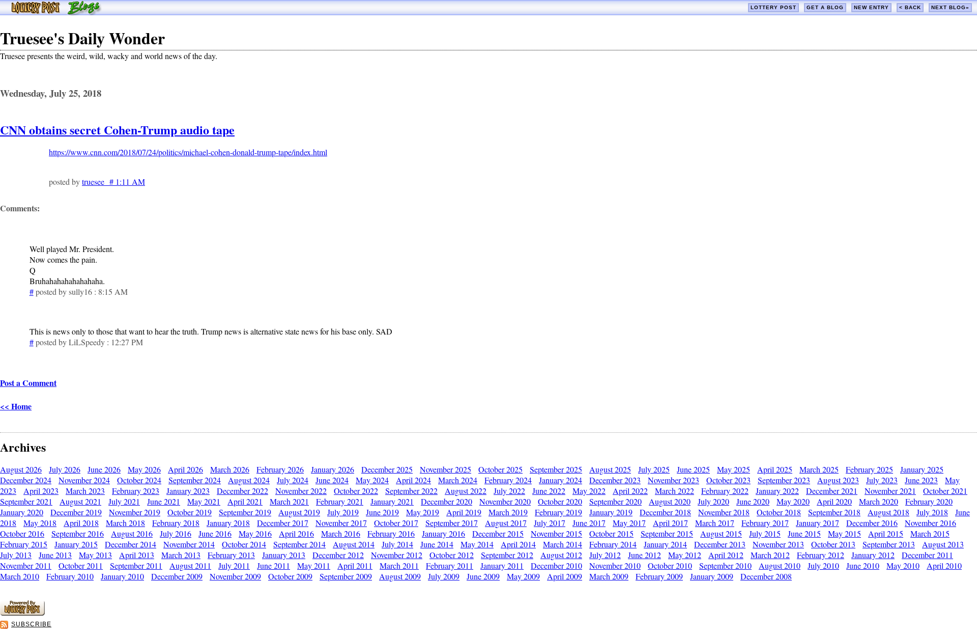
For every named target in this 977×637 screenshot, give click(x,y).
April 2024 (413, 480)
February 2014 (613, 544)
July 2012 (605, 554)
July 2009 (443, 576)
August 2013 (943, 544)
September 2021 (26, 501)
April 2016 (296, 533)
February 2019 (558, 512)
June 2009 (483, 576)
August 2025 (610, 469)
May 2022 (589, 490)
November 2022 (301, 490)
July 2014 (397, 544)
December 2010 (556, 565)
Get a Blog (825, 7)
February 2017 (765, 522)
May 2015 (844, 533)
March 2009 (608, 576)
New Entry (871, 7)
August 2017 (506, 522)
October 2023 (728, 480)
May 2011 (313, 565)
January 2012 (873, 554)
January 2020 (21, 512)
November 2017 (341, 522)
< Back (910, 7)
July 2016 (175, 533)
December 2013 (719, 544)
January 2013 (283, 554)
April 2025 (774, 469)
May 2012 (684, 554)
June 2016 (215, 533)
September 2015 (667, 533)
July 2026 (64, 469)
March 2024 (457, 480)
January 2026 (332, 469)
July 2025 (654, 469)
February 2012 (820, 554)
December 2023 (615, 480)
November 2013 (778, 544)
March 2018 (125, 522)
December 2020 (446, 501)
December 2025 (387, 469)
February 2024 (508, 480)
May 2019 (422, 512)
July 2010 (823, 565)
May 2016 (255, 533)
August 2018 (888, 512)
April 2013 (136, 554)
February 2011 (449, 565)
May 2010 (902, 565)
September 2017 (451, 522)
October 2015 (611, 533)
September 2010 (725, 565)
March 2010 (19, 576)
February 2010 (70, 576)
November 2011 (25, 565)
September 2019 (245, 512)
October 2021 (945, 490)
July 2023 (882, 480)
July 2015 (765, 533)
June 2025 (693, 469)
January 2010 (122, 576)
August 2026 (21, 469)
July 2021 (124, 501)
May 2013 (95, 554)
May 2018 (39, 522)
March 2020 (878, 501)
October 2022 (356, 490)
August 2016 (132, 533)
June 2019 (382, 512)
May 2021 (203, 501)
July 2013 (16, 554)
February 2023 (135, 490)
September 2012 (507, 554)
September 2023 (784, 480)
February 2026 (280, 469)
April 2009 (564, 576)
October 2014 (244, 544)
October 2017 (396, 522)
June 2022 (548, 490)
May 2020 (793, 501)
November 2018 (724, 512)
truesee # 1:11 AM (113, 181)
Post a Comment (28, 383)
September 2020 (615, 501)
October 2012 (451, 554)
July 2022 (509, 490)
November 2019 (134, 512)
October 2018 (779, 512)
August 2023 (838, 480)
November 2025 (445, 469)
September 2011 (136, 565)
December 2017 (282, 522)
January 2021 (392, 501)
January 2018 (228, 522)
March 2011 (399, 565)
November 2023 (673, 480)
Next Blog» (950, 7)
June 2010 (862, 565)
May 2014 (477, 544)
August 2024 (249, 480)
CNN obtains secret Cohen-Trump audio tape (117, 130)
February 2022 (725, 490)
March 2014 (562, 544)
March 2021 (289, 501)
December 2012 (338, 554)
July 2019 (343, 512)
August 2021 (80, 501)
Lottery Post (773, 7)
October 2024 (139, 480)
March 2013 (180, 554)
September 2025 (556, 469)
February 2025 (869, 469)
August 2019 (299, 512)
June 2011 (273, 565)
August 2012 (561, 554)
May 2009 (523, 576)
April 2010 (944, 565)
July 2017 (549, 522)
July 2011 (234, 565)
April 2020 (834, 501)
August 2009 (400, 576)
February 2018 (175, 522)
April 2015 (885, 533)
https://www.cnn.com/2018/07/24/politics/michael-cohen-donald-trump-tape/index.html (188, 152)
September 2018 (834, 512)
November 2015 (556, 533)
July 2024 (292, 480)
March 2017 (714, 522)
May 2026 (144, 469)
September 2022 (411, 490)
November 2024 (84, 480)
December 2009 (177, 576)
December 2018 (665, 512)
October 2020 (560, 501)
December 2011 (927, 554)
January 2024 (560, 480)
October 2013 (833, 544)
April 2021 (245, 501)
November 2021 (890, 490)
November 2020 (505, 501)
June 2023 (921, 480)
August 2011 (190, 565)
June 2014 (436, 544)
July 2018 (932, 512)
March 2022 (674, 490)
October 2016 (22, 533)
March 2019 (508, 512)
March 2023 (85, 490)
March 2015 (930, 533)
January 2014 (665, 544)
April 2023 (41, 490)
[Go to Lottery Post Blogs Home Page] (56, 12)
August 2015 (721, 533)
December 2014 (130, 544)
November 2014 (189, 544)
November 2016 (930, 522)
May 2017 (629, 522)
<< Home (16, 406)
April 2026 (185, 469)
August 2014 (354, 544)
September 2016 (77, 533)
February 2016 (391, 533)
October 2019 (189, 512)
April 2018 (81, 522)
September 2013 (889, 544)
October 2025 (500, 469)
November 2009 (235, 576)
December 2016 (872, 522)
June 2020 (752, 501)
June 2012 (644, 554)
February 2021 (339, 501)
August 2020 (670, 501)
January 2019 (611, 512)
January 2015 (76, 544)
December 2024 (25, 480)
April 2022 (630, 490)
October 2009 (290, 576)
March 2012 (770, 554)
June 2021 (163, 501)
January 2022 (777, 490)
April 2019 (463, 512)
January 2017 (817, 522)
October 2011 (81, 565)
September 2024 (194, 480)
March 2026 (229, 469)
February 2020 (929, 501)
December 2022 (242, 490)
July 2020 (713, 501)
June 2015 (804, 533)
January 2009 (711, 576)
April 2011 (354, 565)
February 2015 (23, 544)
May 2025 (733, 469)
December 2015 (498, 533)
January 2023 (188, 490)
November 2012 (396, 554)
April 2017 (670, 522)
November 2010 (615, 565)
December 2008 (766, 576)
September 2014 (299, 544)
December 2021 (831, 490)
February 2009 (659, 576)
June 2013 (55, 554)
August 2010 (779, 565)
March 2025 (819, 469)
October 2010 (670, 565)
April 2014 (518, 544)
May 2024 (372, 480)
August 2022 (465, 490)
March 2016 (340, 533)
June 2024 (332, 480)
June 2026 (104, 469)
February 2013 (231, 554)
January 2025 (921, 469)
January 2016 (443, 533)
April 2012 (725, 554)
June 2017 (589, 522)
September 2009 (346, 576)
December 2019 (76, 512)
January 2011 (502, 565)
